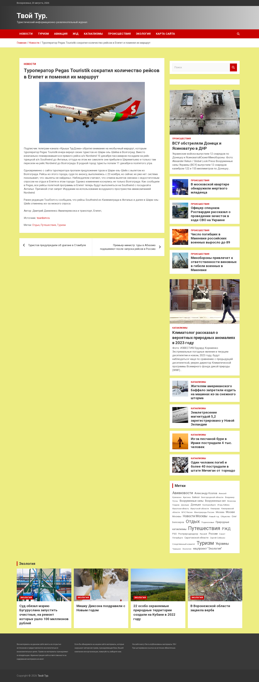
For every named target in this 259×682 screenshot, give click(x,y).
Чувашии (176, 549)
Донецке (196, 504)
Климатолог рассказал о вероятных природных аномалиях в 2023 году (203, 337)
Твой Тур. (32, 16)
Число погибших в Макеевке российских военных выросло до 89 (210, 238)
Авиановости (182, 493)
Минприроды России (204, 512)
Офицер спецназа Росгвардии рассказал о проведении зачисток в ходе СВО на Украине (210, 214)
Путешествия (48, 225)
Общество (225, 516)
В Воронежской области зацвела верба (210, 608)
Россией (203, 534)
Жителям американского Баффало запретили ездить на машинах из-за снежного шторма (213, 392)
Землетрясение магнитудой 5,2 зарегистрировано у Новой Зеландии (212, 418)
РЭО (174, 533)
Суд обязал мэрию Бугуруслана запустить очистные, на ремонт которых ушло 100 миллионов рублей (44, 614)
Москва (220, 512)
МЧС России (187, 512)
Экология (143, 33)
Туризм (43, 33)
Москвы (176, 516)
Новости (26, 33)
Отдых (36, 225)
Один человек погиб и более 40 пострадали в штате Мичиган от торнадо (213, 466)
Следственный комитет (183, 544)
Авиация (60, 33)
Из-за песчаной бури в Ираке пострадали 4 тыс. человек (211, 443)
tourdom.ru (43, 218)
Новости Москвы (195, 516)
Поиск (233, 67)
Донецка (185, 505)
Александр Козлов (206, 493)
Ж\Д (76, 33)
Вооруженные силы (192, 500)
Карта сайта (165, 33)
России (213, 533)
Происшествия (119, 33)
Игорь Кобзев (223, 505)
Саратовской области (196, 537)
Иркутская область (180, 508)
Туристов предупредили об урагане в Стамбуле (57, 245)
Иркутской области (199, 508)
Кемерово (215, 508)
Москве (230, 512)
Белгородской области (212, 497)
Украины (222, 544)
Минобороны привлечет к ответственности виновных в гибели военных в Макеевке (214, 264)
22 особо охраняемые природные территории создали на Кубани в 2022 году (154, 612)
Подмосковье (207, 522)
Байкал (196, 497)
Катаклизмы (93, 33)
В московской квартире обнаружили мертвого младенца (210, 188)
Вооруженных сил (215, 500)
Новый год (214, 516)
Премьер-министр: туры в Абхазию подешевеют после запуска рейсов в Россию (128, 247)
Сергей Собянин (217, 538)
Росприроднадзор (188, 533)
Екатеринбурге (209, 505)
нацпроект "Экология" (207, 548)
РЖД (226, 529)
